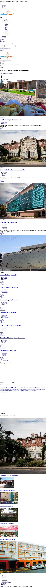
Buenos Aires (4, 292)
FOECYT (8, 389)
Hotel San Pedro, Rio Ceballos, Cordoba (12, 170)
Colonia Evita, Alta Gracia (8, 312)
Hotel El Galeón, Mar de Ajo (9, 287)
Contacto (4, 37)
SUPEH (1, 390)
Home (6, 73)
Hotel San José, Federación (8, 222)
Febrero (6, 24)
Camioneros (4, 278)
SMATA (40, 389)
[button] (0, 40)
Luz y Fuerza (12, 389)
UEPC (3, 175)
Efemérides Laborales (6, 21)
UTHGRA (4, 228)
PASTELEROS (27, 389)
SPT (45, 389)
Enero (6, 23)
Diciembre (7, 34)
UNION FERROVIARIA (18, 390)
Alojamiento (4, 19)
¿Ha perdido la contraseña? (5, 48)
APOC (22, 387)
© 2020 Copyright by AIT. (5, 586)
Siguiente (6, 360)
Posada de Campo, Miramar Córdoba (11, 119)
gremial (2, 128)
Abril (6, 26)
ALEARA (4, 289)
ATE (30, 387)
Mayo (6, 27)
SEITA (32, 389)
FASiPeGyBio (2, 389)
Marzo (6, 25)
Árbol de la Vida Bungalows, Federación (12, 338)
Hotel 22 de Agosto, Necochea (9, 300)
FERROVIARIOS (6, 317)
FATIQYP (5, 389)
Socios (43, 389)
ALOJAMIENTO (12, 387)
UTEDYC (4, 330)
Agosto (6, 30)
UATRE (11, 390)
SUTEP (3, 304)
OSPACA (17, 389)
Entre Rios (4, 226)
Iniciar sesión (2, 41)
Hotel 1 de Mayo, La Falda (8, 275)
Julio (6, 29)
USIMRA (4, 342)
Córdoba (4, 123)
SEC (30, 389)
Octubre (6, 32)
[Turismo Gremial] (7, 15)
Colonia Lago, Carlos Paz (8, 350)
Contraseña (2, 45)
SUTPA (9, 390)
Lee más (1, 127)
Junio (6, 28)
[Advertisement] (23, 373)
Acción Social (5, 20)
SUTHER (6, 390)
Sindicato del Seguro (36, 389)
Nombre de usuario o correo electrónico (7, 43)
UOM (23, 390)
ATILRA (35, 387)
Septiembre (7, 31)
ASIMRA (25, 387)
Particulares (4, 174)
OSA (15, 389)
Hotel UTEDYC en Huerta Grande (10, 325)
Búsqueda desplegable (4, 58)
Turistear (4, 36)
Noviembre (7, 33)
